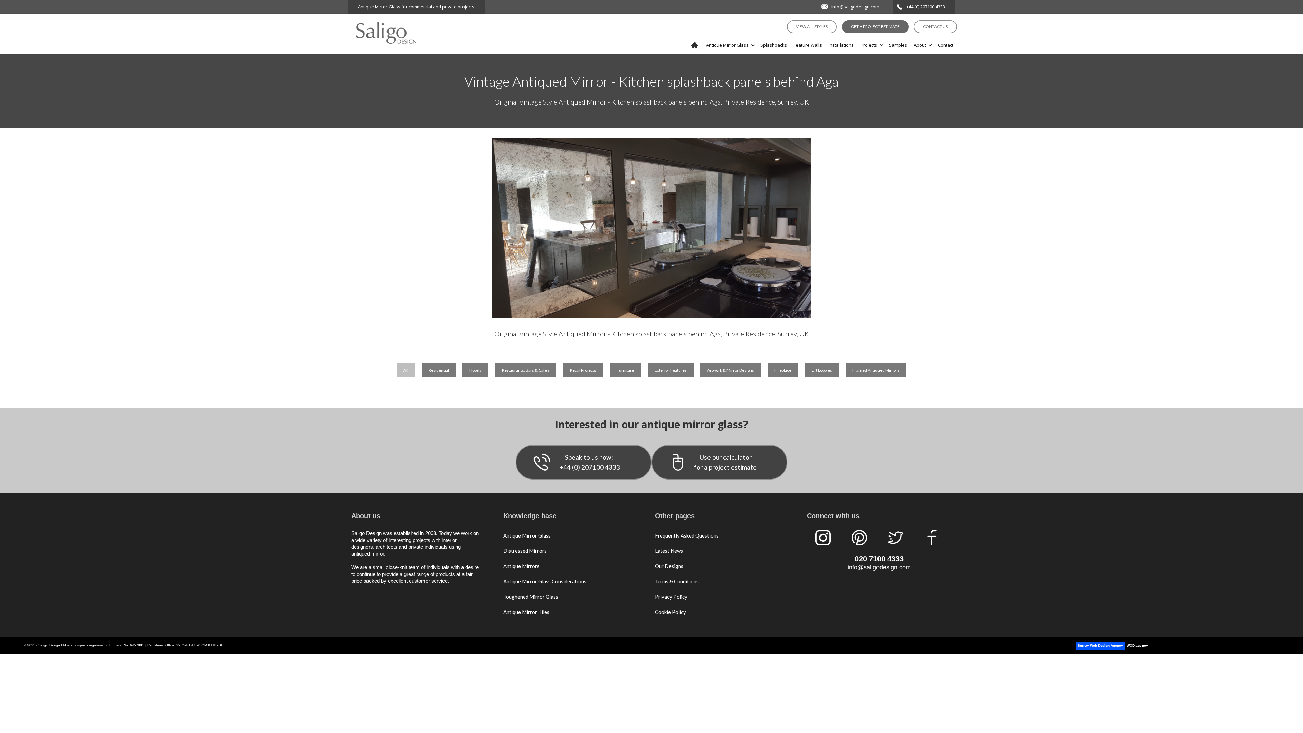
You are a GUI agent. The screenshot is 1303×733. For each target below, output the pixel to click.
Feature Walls (808, 45)
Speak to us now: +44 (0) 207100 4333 (590, 462)
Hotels (475, 370)
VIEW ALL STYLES (812, 26)
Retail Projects (583, 370)
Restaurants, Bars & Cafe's (526, 370)
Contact (945, 45)
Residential (439, 370)
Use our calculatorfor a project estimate (725, 462)
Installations (841, 45)
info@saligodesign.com (855, 7)
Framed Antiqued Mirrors (876, 370)
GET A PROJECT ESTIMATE (875, 26)
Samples (898, 45)
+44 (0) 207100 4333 (925, 7)
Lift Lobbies (822, 370)
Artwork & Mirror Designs (730, 370)
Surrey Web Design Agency (1100, 645)
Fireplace (782, 370)
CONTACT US (935, 26)
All (405, 370)
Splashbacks (773, 45)
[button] (730, 45)
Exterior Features (671, 370)
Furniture (625, 370)
